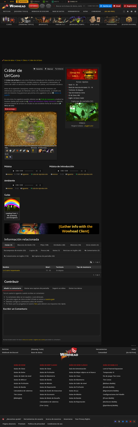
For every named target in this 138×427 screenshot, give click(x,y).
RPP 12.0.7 (48, 5)
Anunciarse (68, 419)
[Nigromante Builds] (111, 391)
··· (62, 1)
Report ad (133, 345)
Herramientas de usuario (33, 419)
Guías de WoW (19, 365)
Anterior (10, 174)
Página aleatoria (9, 424)
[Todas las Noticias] (5, 1)
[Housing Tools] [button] (21, 11)
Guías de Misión (46, 383)
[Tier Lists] (44, 405)
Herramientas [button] (73, 11)
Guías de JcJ (73, 391)
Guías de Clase (19, 369)
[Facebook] (126, 421)
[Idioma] (135, 11)
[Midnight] (18, 398)
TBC (46, 1)
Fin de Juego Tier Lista (111, 376)
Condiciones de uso (54, 424)
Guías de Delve (19, 372)
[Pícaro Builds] (108, 398)
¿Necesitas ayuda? (13, 419)
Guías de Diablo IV (110, 365)
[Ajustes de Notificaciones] (127, 11)
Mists (56, 1)
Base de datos (58, 11)
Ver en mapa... (11, 109)
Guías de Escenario (47, 394)
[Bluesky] (123, 421)
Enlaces (60, 69)
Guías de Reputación (48, 387)
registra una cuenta (39, 339)
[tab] (8, 245)
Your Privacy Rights (82, 419)
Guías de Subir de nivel (22, 376)
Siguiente (25, 174)
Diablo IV (73, 1)
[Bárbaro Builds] (109, 383)
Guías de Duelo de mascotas (51, 391)
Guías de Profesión (21, 383)
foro (35, 304)
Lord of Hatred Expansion (113, 369)
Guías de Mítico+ (20, 380)
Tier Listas (18, 394)
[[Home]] (14, 6)
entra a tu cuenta (27, 339)
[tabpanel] (51, 268)
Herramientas (101, 349)
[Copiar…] (91, 262)
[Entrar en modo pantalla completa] (124, 11)
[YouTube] (130, 421)
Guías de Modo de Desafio (50, 398)
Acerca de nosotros (53, 419)
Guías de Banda (20, 387)
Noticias (6, 11)
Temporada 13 (108, 372)
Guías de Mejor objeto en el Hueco (82, 372)
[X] (119, 421)
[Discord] (115, 421)
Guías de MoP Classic (48, 365)
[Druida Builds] (108, 387)
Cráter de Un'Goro (35, 60)
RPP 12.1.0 (42, 5)
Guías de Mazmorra (47, 376)
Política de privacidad (36, 424)
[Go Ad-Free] (110, 11)
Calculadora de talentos (23, 391)
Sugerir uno (89, 126)
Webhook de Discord (40, 11)
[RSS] (134, 421)
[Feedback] (131, 11)
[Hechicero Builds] (110, 402)
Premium (21, 424)
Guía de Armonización (77, 369)
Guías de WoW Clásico (78, 365)
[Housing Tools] (37, 349)
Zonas (18, 60)
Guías (85, 11)
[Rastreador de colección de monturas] (51, 228)
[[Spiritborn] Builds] (110, 405)
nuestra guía (49, 299)
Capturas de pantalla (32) (82, 101)
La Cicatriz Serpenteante (11, 270)
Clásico (36, 1)
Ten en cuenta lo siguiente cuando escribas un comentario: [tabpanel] (34, 316)
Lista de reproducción (40, 174)
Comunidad (96, 11)
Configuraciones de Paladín (113, 394)
